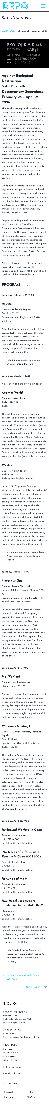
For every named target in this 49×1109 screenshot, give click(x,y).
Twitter (30, 1092)
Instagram (9, 1097)
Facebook (8, 1092)
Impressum (9, 1057)
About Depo (10, 1045)
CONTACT (8, 1049)
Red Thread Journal (12, 1067)
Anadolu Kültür (10, 1074)
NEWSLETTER (10, 1060)
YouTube (31, 1097)
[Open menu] (42, 5)
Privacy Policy (12, 1053)
